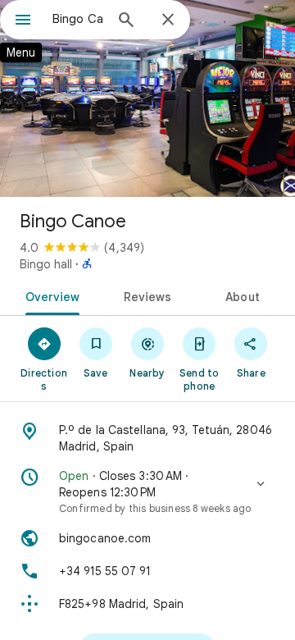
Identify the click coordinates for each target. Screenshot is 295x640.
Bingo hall (46, 264)
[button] (147, 491)
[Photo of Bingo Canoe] (147, 98)
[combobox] (77, 19)
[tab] (49, 295)
